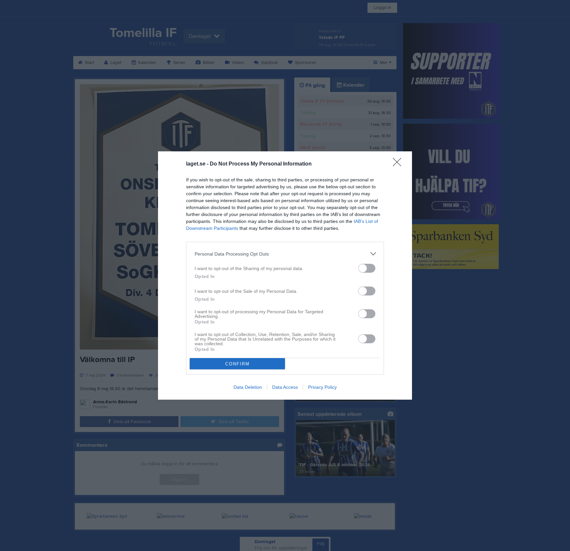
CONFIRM (237, 363)
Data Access (285, 387)
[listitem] (285, 253)
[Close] (399, 164)
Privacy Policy (322, 387)
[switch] (366, 268)
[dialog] (285, 275)
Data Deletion (248, 387)
